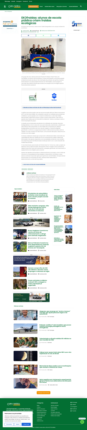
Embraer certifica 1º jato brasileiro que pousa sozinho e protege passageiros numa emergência (55, 326)
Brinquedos (10, 11)
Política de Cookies (55, 415)
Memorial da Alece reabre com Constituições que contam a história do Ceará (55, 366)
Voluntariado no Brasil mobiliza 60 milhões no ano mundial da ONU (55, 339)
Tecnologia (39, 417)
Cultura (38, 407)
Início (6, 11)
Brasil (38, 405)
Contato (53, 410)
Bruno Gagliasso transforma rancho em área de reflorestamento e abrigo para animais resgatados (38, 233)
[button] (28, 35)
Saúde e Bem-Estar (41, 414)
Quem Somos (54, 409)
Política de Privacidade (56, 414)
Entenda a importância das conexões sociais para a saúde (59, 239)
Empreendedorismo (41, 412)
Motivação (30, 169)
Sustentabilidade (41, 415)
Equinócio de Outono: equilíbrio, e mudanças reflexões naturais (57, 218)
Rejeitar (17, 424)
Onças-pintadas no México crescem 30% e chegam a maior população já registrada (37, 282)
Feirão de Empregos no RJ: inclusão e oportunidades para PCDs (58, 208)
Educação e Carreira (42, 410)
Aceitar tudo (26, 424)
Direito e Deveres (41, 409)
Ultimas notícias (54, 405)
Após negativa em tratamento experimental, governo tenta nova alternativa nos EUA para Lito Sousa (55, 381)
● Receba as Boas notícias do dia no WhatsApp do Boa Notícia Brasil (42, 107)
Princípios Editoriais (55, 412)
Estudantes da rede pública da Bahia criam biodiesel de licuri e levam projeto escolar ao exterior (38, 195)
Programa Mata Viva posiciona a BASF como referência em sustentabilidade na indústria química (58, 229)
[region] (18, 419)
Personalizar (9, 424)
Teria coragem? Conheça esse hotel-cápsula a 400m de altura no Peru (58, 198)
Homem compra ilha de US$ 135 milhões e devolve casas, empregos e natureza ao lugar (38, 269)
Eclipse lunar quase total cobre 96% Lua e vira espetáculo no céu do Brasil (55, 353)
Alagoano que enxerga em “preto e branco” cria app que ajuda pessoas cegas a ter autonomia (54, 312)
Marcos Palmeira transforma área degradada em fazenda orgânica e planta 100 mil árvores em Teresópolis (38, 245)
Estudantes (24, 169)
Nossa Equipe (54, 407)
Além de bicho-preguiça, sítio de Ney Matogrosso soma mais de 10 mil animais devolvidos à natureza (38, 208)
